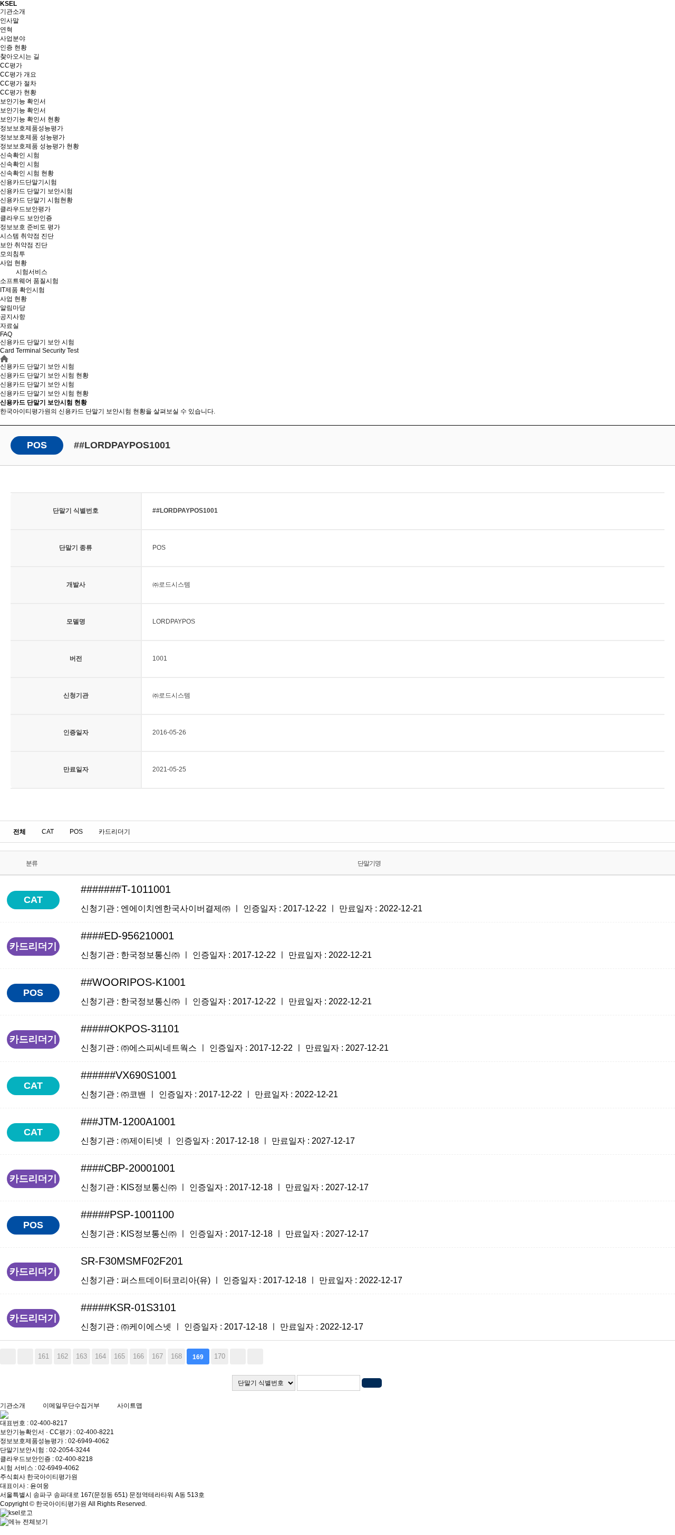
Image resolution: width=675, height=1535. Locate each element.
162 (62, 1356)
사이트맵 (129, 1405)
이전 (25, 1356)
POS (76, 831)
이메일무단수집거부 (71, 1405)
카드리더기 (114, 831)
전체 (19, 831)
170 (219, 1356)
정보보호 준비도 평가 (30, 227)
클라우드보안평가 (25, 209)
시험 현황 (44, 393)
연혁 (6, 29)
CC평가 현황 (18, 92)
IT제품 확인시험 (22, 290)
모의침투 (12, 254)
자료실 (9, 325)
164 (100, 1356)
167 (157, 1356)
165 (119, 1356)
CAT (48, 831)
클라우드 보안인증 (26, 218)
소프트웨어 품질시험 (29, 281)
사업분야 (12, 38)
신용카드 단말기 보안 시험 (37, 384)
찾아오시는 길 (20, 56)
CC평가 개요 (18, 74)
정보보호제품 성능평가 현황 (39, 146)
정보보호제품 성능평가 (32, 137)
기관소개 (12, 11)
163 (81, 1356)
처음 (8, 1356)
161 (43, 1356)
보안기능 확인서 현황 (30, 119)
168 (176, 1356)
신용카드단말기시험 (28, 182)
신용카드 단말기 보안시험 (36, 191)
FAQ (6, 334)
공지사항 (12, 317)
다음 (238, 1356)
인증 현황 (13, 47)
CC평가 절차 (18, 83)
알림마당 (12, 308)
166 (138, 1356)
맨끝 (255, 1356)
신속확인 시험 (20, 155)
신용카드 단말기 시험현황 (36, 200)
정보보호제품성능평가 (31, 128)
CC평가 (11, 65)
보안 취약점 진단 (23, 245)
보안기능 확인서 (23, 101)
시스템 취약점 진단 (27, 236)
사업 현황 (13, 263)
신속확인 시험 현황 (27, 173)
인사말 (9, 20)
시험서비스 (31, 272)
